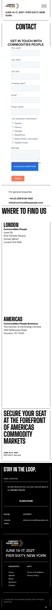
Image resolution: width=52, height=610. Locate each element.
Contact (12, 585)
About (11, 579)
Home (11, 572)
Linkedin (7, 520)
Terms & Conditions (35, 572)
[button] (44, 6)
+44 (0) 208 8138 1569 (21, 198)
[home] (18, 5)
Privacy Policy (18, 490)
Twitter (6, 523)
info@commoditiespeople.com (26, 203)
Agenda (12, 575)
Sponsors (12, 582)
